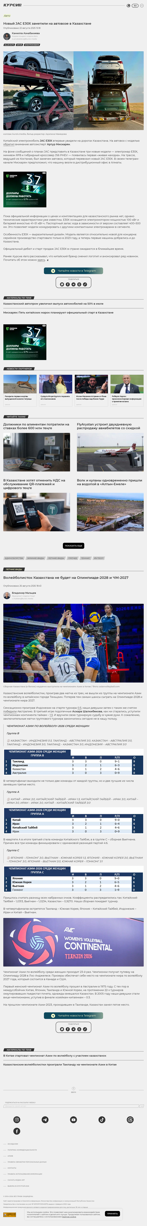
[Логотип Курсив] (12, 5)
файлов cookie (69, 1217)
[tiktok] (101, 1119)
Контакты (12, 1168)
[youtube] (73, 1119)
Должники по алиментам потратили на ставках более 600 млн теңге (36, 426)
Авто (7, 15)
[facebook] (16, 1131)
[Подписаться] (142, 1106)
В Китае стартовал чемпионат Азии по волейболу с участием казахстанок (54, 1055)
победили (10, 711)
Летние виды (56, 558)
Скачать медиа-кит (16, 1180)
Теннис (85, 558)
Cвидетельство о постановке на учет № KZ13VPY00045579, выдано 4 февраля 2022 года (37, 1204)
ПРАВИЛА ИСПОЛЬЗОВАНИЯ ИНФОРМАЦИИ (25, 1174)
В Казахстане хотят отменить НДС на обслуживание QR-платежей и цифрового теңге (34, 484)
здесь (41, 259)
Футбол (99, 558)
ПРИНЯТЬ (112, 1213)
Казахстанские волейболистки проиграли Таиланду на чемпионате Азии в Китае (60, 1064)
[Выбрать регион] (128, 6)
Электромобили (32, 45)
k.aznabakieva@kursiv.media (24, 39)
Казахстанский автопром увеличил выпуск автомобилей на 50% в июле (53, 303)
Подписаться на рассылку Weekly (20, 1103)
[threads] (130, 1119)
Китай (19, 45)
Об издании (13, 1144)
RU (135, 5)
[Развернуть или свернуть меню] (142, 6)
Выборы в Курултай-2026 (18, 1186)
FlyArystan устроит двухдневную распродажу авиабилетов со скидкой (108, 426)
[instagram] (16, 1119)
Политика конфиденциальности (22, 1150)
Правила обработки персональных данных (27, 1162)
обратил (8, 144)
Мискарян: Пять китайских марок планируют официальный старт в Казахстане (58, 312)
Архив (10, 1156)
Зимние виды (35, 558)
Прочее (72, 558)
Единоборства (14, 558)
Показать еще (73, 545)
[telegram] (45, 1119)
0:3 (79, 707)
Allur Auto (9, 45)
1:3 (51, 715)
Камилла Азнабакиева (26, 33)
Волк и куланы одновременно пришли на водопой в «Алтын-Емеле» (109, 482)
